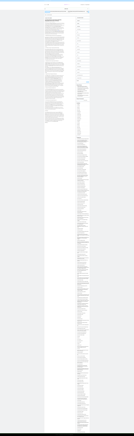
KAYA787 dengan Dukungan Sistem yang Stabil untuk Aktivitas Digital (55, 11)
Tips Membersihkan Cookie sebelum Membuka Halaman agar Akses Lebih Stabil (75, 0)
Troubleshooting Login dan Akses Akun (81, 420)
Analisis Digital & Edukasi (80, 143)
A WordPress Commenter (80, 100)
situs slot (78, 52)
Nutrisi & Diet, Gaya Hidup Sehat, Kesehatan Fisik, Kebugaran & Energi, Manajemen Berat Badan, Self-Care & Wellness (83, 242)
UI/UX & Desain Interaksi (80, 427)
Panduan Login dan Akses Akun (81, 265)
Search (78, 80)
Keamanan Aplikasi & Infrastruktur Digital (82, 205)
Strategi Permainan (79, 371)
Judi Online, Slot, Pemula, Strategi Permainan (82, 195)
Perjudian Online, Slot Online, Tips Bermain (82, 310)
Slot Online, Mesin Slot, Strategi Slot (81, 357)
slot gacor (78, 63)
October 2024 (78, 134)
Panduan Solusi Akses (79, 287)
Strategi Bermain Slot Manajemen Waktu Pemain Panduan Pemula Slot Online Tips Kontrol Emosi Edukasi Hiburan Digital (83, 369)
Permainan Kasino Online (80, 314)
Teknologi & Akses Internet (80, 381)
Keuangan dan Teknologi (80, 228)
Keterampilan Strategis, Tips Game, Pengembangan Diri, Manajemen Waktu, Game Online (82, 226)
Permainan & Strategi (79, 311)
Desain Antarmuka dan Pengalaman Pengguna (82, 156)
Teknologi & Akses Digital (80, 380)
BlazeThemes (71, 434)
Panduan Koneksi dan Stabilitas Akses (81, 263)
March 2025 (78, 127)
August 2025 (78, 120)
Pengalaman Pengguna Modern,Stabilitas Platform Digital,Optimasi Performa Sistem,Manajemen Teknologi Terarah (83, 301)
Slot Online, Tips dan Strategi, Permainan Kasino (82, 360)
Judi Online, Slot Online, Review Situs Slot (82, 194)
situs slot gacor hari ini (80, 340)
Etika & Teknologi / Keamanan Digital (81, 169)
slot (58, 30)
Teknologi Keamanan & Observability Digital (82, 408)
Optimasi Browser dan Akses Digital (81, 246)
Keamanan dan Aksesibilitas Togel (81, 207)
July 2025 (78, 121)
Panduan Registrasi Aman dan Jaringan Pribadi (82, 281)
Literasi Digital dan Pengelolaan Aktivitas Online (82, 231)
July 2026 (78, 104)
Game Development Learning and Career (82, 172)
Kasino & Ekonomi (79, 198)
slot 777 (78, 46)
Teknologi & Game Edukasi (80, 385)
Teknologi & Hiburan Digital (80, 388)
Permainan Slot (79, 317)
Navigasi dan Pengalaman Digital (81, 240)
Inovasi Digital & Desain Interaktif (81, 192)
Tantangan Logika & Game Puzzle (81, 376)
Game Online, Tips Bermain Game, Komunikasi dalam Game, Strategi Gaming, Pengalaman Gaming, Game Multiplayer (82, 176)
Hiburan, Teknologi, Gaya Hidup (81, 183)
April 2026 (78, 108)
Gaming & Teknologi (79, 178)
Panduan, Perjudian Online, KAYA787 (81, 291)
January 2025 (78, 130)
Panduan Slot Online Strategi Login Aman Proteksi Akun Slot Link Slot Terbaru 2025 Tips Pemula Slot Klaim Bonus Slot (83, 284)
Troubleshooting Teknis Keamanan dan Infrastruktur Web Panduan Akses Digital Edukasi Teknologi (83, 422)
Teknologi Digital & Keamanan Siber (81, 403)
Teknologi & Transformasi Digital (81, 395)
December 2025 (79, 114)
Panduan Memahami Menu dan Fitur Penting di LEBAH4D (72, 11)
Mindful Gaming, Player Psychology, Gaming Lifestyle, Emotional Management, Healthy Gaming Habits (83, 235)
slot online (78, 49)
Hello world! (85, 100)
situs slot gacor (79, 40)
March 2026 (78, 110)
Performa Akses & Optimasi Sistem (81, 308)
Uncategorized (79, 430)
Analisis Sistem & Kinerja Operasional (81, 150)
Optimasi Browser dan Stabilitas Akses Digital (82, 247)
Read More (46, 122)
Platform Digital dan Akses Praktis (81, 328)
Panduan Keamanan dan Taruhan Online (81, 262)
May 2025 (78, 124)
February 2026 (79, 111)
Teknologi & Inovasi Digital (80, 389)
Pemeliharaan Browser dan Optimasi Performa (82, 297)
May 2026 (78, 107)
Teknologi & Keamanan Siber (80, 392)
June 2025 (78, 123)
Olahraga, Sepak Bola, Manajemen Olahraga (82, 244)
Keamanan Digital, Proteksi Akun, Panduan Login (83, 213)
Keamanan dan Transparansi (80, 208)
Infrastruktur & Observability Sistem (81, 186)
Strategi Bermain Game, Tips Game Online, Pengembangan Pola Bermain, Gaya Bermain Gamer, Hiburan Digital (82, 366)
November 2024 (79, 133)
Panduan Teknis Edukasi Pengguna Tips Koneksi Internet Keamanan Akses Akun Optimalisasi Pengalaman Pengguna (82, 289)
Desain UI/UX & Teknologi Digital (81, 159)
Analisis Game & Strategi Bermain (81, 144)
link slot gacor (79, 29)
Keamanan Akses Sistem (80, 204)
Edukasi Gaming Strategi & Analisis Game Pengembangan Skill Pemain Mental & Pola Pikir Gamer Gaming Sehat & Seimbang (82, 164)
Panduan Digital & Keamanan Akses (81, 254)
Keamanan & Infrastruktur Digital (81, 201)
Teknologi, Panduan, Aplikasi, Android (81, 414)
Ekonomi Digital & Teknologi (80, 166)
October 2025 (78, 117)
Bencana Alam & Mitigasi (80, 153)
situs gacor (78, 336)
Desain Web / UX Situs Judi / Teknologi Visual (82, 160)
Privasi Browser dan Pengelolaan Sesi (81, 333)
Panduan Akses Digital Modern (80, 250)
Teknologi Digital (79, 400)
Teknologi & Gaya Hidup (80, 386)
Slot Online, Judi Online (80, 352)
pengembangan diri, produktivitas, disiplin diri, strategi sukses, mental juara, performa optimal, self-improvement (82, 306)
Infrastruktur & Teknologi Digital (81, 187)
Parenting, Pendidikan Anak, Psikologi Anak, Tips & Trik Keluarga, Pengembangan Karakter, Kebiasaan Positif (83, 295)
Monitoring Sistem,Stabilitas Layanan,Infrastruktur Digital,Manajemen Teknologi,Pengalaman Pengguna (83, 238)
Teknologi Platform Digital (80, 411)
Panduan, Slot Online (79, 293)
